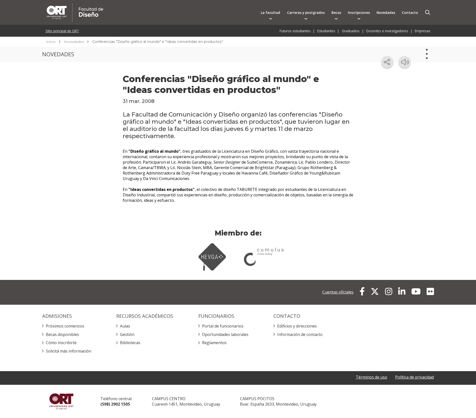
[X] (375, 291)
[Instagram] (388, 291)
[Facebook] (362, 291)
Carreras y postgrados (306, 12)
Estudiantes (326, 31)
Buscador (427, 12)
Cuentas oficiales (338, 292)
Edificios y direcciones (297, 326)
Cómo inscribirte (61, 342)
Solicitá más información (68, 351)
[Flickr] (430, 291)
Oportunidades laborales (225, 334)
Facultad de (128, 12)
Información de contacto (300, 334)
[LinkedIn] (401, 291)
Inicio (51, 42)
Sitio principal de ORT (62, 31)
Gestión (127, 334)
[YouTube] (416, 291)
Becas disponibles (62, 334)
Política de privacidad (414, 377)
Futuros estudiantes (295, 31)
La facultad (270, 12)
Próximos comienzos (65, 326)
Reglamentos (214, 342)
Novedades (386, 12)
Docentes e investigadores (387, 31)
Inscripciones (359, 12)
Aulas (125, 326)
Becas (336, 12)
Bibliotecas (130, 342)
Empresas (422, 31)
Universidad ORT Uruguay (61, 401)
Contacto (410, 12)
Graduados (350, 31)
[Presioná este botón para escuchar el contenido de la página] (405, 62)
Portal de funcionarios (222, 326)
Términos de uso (371, 377)
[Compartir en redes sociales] (387, 62)
